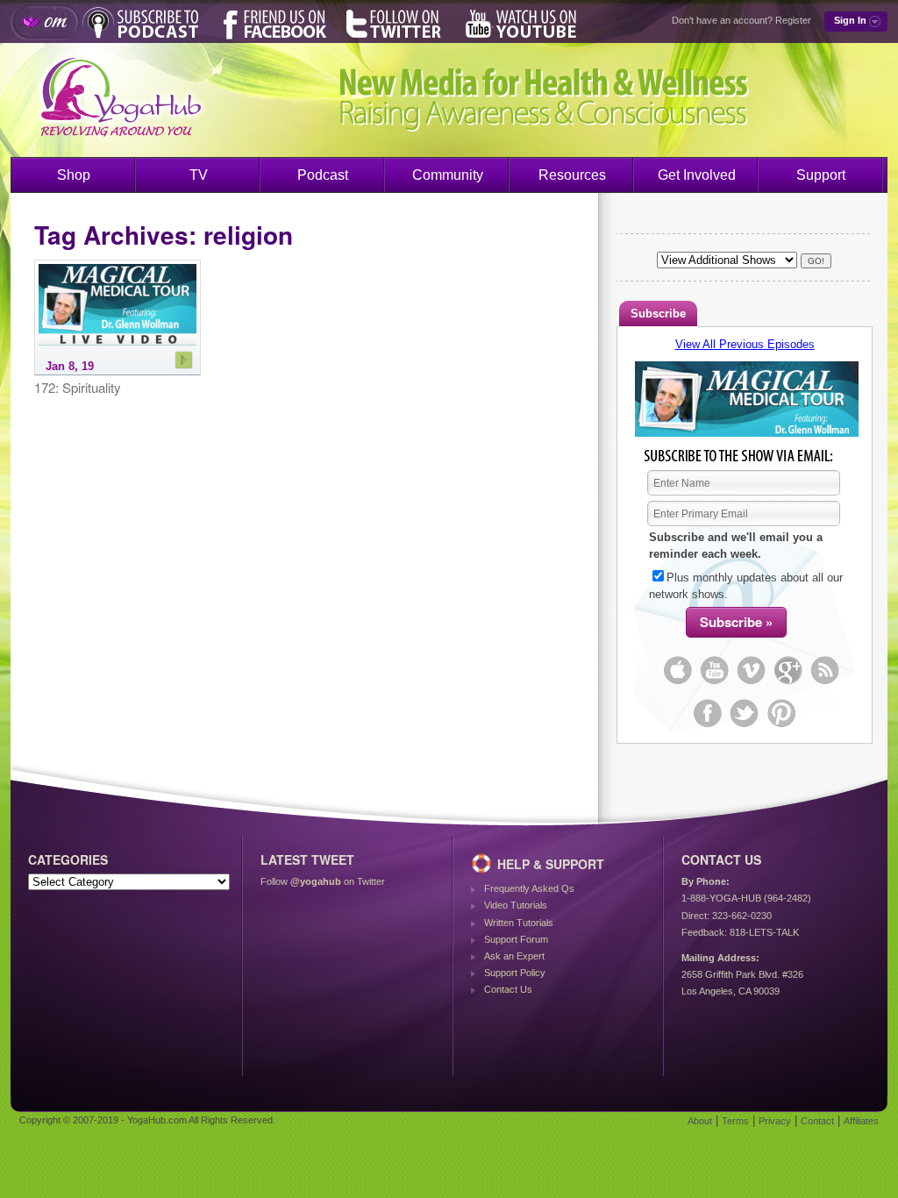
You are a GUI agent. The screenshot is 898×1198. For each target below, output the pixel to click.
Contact (817, 1121)
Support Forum (516, 939)
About (700, 1121)
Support (820, 175)
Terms (735, 1121)
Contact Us (508, 989)
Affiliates (861, 1121)
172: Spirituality (77, 387)
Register (793, 20)
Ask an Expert (514, 956)
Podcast (322, 175)
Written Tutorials (518, 922)
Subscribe (658, 313)
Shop (73, 175)
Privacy (775, 1121)
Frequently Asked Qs (529, 888)
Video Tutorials (515, 905)
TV (198, 175)
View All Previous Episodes (745, 344)
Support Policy (514, 972)
